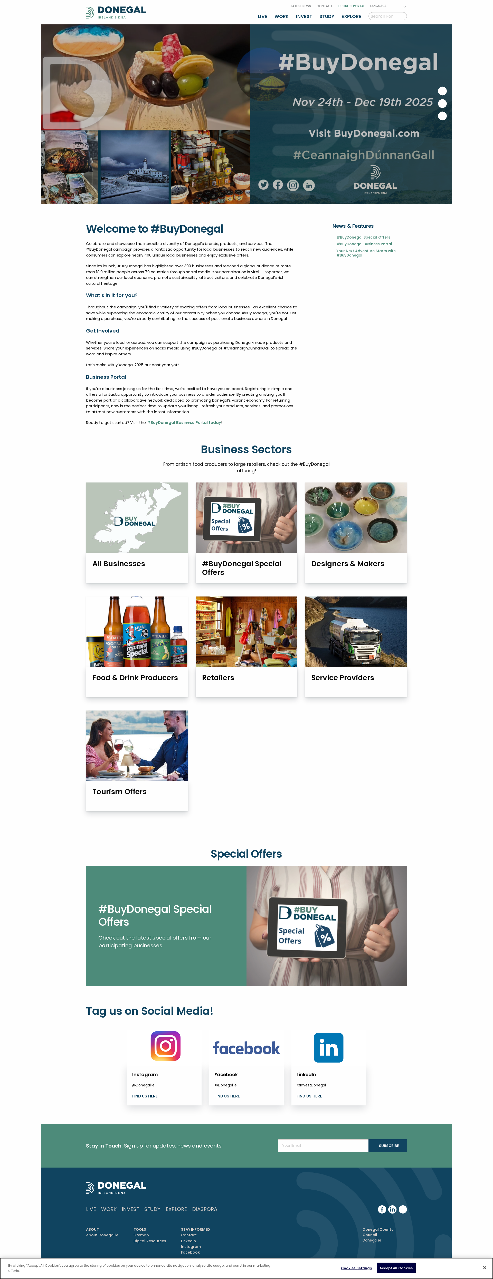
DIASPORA (204, 1209)
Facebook (190, 1252)
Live (262, 16)
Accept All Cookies (396, 1268)
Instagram (191, 1246)
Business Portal (351, 6)
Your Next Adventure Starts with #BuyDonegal (366, 253)
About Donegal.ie (102, 1235)
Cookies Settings (356, 1268)
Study (326, 16)
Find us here (145, 1096)
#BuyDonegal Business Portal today (184, 422)
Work (281, 16)
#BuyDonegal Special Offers (363, 237)
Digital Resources (150, 1241)
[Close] (484, 1267)
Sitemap (141, 1235)
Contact (325, 6)
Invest (304, 16)
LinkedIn (188, 1241)
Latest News (301, 6)
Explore (351, 16)
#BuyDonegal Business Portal (364, 244)
